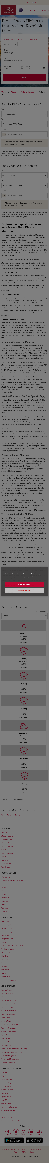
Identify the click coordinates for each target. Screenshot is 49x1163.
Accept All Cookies (24, 584)
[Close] (44, 569)
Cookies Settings (24, 590)
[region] (24, 581)
